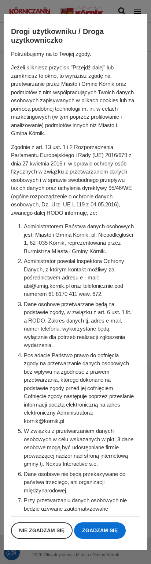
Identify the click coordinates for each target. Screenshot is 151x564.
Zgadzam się (100, 530)
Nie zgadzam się (42, 530)
